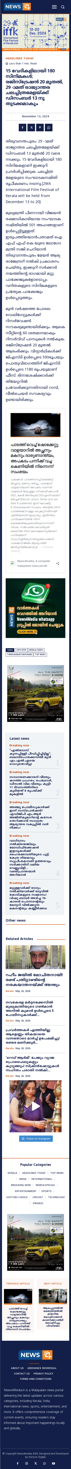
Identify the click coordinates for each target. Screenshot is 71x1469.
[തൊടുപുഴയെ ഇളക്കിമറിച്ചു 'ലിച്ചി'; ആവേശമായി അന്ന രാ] (35, 1106)
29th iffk (21, 650)
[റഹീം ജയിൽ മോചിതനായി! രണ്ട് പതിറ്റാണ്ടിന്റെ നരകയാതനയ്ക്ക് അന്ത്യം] (35, 957)
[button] (62, 6)
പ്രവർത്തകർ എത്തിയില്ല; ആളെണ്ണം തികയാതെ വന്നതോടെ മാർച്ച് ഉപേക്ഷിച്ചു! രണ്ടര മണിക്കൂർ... (33, 1036)
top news (40, 654)
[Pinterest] (40, 127)
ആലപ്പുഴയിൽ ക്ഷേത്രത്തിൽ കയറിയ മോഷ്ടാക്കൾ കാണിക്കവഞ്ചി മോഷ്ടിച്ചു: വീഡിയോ (52, 1317)
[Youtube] (53, 1463)
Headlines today (20, 58)
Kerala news (36, 650)
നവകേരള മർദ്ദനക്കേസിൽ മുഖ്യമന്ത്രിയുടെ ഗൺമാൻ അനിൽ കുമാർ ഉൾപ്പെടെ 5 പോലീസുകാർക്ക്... (30, 1009)
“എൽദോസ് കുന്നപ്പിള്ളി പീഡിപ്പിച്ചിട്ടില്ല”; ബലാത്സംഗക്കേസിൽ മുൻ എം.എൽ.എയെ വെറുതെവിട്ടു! (30, 757)
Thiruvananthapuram (19, 654)
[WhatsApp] (48, 127)
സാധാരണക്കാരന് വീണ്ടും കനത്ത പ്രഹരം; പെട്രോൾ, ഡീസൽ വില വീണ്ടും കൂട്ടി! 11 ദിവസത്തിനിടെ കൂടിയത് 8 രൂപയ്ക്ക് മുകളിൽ (30, 786)
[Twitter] (31, 127)
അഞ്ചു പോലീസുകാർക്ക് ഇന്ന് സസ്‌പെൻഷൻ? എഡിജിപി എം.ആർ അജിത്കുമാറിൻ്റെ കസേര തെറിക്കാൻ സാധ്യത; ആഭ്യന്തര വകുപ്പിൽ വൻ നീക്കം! (30, 818)
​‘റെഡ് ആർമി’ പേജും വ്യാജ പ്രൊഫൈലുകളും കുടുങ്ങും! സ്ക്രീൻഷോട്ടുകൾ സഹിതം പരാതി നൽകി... (32, 1064)
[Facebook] (22, 127)
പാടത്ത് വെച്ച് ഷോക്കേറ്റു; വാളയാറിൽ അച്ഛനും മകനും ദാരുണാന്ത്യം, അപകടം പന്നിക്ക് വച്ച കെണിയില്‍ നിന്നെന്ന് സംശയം (18, 1319)
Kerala (10, 991)
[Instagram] (26, 1463)
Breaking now (19, 745)
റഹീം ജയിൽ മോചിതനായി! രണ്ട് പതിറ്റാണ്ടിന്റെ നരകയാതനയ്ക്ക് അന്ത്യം (34, 980)
